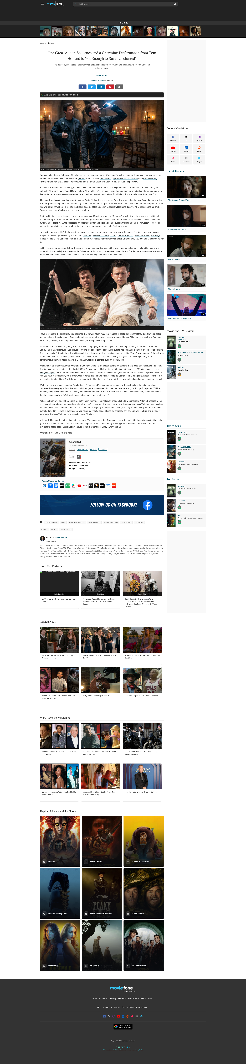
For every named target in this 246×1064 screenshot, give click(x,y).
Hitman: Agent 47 (125, 235)
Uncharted (111, 175)
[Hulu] (67, 485)
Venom (82, 178)
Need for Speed (142, 235)
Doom (113, 235)
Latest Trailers (175, 171)
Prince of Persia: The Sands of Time (56, 239)
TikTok (173, 162)
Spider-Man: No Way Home (125, 178)
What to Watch (133, 999)
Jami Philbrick (102, 75)
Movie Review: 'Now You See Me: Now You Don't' (100, 656)
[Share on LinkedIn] (101, 86)
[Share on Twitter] (92, 86)
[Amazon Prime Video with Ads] (56, 485)
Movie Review (183, 355)
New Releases (66, 529)
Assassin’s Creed (101, 235)
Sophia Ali (134, 188)
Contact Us (107, 1007)
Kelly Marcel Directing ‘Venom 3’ (96, 696)
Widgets (199, 162)
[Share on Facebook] (82, 86)
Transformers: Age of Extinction (55, 182)
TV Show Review (184, 342)
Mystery (103, 449)
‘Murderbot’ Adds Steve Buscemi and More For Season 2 (59, 752)
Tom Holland (105, 178)
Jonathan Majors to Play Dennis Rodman (141, 696)
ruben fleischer (51, 522)
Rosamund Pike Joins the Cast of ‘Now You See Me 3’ (142, 656)
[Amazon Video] (50, 485)
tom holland (126, 522)
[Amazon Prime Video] (108, 485)
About (99, 1007)
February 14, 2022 (97, 80)
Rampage (155, 235)
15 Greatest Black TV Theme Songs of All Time (58, 600)
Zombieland (91, 369)
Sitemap (117, 1007)
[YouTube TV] (85, 485)
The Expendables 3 (118, 188)
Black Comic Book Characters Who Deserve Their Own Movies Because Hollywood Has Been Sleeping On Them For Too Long (141, 603)
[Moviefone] (56, 3)
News (42, 43)
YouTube (173, 151)
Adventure (82, 449)
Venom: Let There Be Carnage (113, 376)
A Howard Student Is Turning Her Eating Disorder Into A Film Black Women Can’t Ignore (99, 601)
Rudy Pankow (77, 191)
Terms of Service (128, 1007)
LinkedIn (186, 151)
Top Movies (174, 425)
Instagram (199, 140)
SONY (63, 522)
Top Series (173, 479)
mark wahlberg (94, 522)
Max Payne (84, 239)
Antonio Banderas (100, 188)
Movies (54, 529)
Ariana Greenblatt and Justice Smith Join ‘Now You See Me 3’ (58, 697)
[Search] (175, 4)
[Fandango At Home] (96, 485)
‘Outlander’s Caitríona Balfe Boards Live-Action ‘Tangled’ (99, 752)
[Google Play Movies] (73, 485)
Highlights (123, 23)
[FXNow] (102, 485)
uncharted (139, 522)
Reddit (199, 151)
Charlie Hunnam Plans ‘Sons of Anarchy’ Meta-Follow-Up (141, 752)
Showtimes (122, 999)
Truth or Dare (147, 188)
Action (93, 449)
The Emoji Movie (57, 191)
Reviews (51, 43)
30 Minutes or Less (146, 369)
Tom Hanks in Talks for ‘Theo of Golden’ (141, 792)
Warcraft (87, 235)
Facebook (173, 140)
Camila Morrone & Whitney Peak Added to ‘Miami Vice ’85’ (59, 793)
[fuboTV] (114, 485)
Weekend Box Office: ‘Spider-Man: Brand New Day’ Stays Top (99, 793)
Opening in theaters (49, 175)
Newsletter (186, 162)
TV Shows (103, 999)
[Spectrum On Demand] (44, 485)
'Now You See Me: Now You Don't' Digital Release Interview (58, 656)
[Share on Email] (119, 86)
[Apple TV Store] (91, 485)
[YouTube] (79, 485)
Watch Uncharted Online (53, 481)
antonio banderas (111, 522)
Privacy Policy (141, 1007)
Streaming (112, 999)
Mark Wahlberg (150, 178)
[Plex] (62, 485)
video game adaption (76, 522)
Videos (143, 999)
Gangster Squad (47, 372)
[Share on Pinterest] (110, 86)
